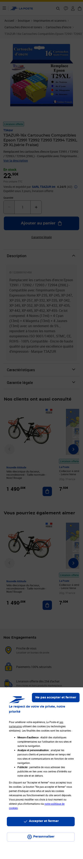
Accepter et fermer (44, 821)
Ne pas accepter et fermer (55, 697)
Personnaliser (43, 836)
